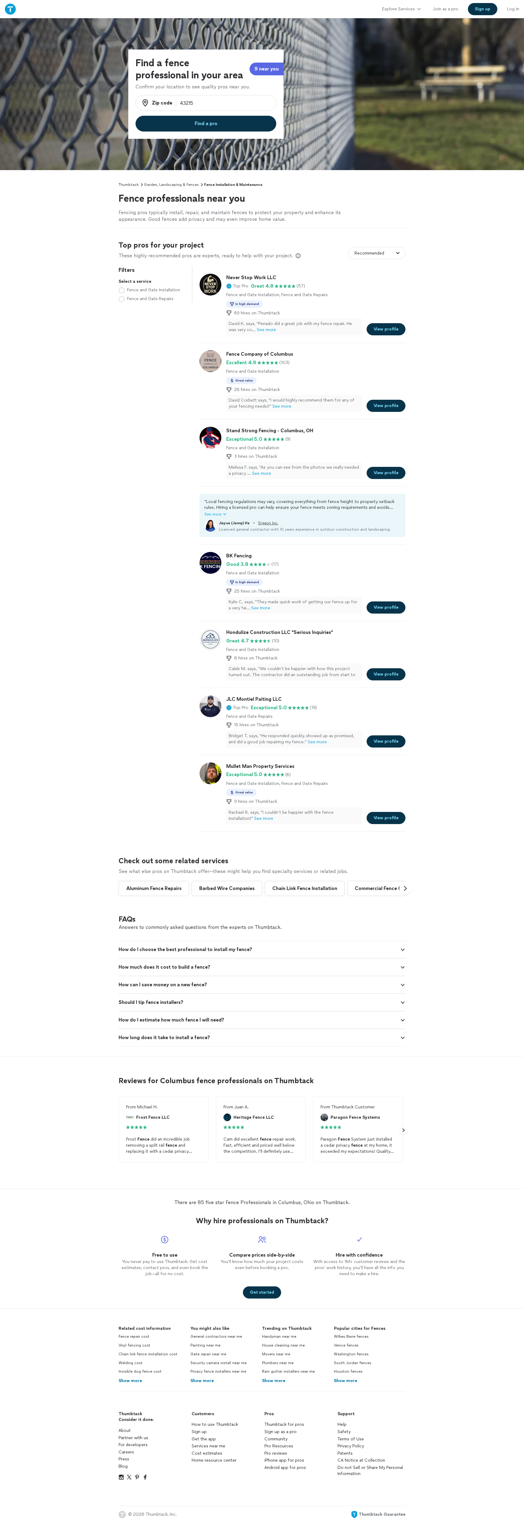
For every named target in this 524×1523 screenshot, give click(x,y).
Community (275, 1439)
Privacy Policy (351, 1446)
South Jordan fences (352, 1363)
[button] (237, 286)
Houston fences (348, 1371)
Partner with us (133, 1437)
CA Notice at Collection (361, 1460)
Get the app (204, 1439)
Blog (123, 1466)
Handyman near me (279, 1336)
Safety (344, 1431)
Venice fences (346, 1345)
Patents (345, 1453)
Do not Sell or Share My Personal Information (370, 1470)
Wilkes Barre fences (351, 1336)
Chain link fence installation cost (148, 1354)
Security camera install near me (218, 1363)
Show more (130, 1380)
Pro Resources (278, 1446)
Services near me (208, 1446)
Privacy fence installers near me (218, 1371)
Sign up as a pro (280, 1431)
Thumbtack (129, 185)
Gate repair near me (208, 1354)
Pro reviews (275, 1453)
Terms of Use (351, 1439)
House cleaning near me (283, 1345)
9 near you (266, 69)
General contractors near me (216, 1336)
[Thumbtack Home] (10, 9)
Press (124, 1459)
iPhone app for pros (284, 1460)
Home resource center (214, 1460)
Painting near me (205, 1345)
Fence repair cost (134, 1336)
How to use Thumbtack (215, 1424)
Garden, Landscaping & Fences (171, 185)
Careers (126, 1452)
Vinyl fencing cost (134, 1345)
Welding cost (131, 1363)
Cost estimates (207, 1453)
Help (342, 1424)
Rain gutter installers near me (288, 1371)
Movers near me (276, 1354)
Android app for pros (285, 1467)
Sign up (199, 1431)
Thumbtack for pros (284, 1424)
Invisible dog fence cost (140, 1371)
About (125, 1430)
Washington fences (351, 1354)
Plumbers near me (278, 1363)
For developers (133, 1444)
